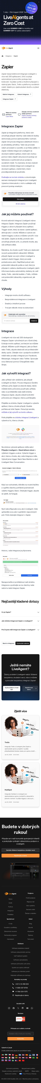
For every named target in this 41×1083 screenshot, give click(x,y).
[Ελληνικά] (20, 1055)
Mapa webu (35, 1071)
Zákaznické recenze (10, 931)
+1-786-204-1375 (21, 991)
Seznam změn (30, 909)
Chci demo (20, 199)
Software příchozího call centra (20, 963)
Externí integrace (23, 94)
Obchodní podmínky (12, 1068)
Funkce (10, 907)
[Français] (37, 1055)
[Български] (6, 1055)
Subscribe (20, 1038)
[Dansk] (13, 1055)
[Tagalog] (16, 1060)
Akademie (30, 931)
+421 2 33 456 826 (22, 984)
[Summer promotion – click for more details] (20, 22)
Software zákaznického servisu (20, 952)
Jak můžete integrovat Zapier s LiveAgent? (17, 621)
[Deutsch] (16, 1055)
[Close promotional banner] (39, 2)
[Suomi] (33, 1055)
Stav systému (30, 905)
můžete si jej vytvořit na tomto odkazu (17, 412)
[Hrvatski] (3, 1058)
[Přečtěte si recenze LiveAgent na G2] (20, 1019)
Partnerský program (10, 935)
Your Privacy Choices (29, 1074)
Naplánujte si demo (20, 855)
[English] (23, 1055)
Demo (10, 899)
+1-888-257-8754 (21, 988)
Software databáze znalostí (20, 948)
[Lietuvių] (16, 1058)
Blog (30, 923)
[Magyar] (6, 1058)
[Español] (27, 1055)
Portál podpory (30, 898)
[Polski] (30, 1058)
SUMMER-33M (16, 28)
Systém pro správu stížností (20, 967)
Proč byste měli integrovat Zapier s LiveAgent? (18, 630)
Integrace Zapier (8, 99)
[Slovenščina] (9, 1060)
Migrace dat (30, 902)
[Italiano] (9, 1058)
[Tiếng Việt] (20, 1060)
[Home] (2, 56)
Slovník (30, 927)
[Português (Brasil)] (33, 1058)
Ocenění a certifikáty (10, 927)
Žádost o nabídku (30, 913)
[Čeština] (9, 1055)
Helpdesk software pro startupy (20, 975)
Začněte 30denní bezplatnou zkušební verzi (20, 850)
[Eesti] (30, 1055)
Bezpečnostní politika (28, 1068)
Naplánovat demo (29, 688)
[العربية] (3, 1055)
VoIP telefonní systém (20, 956)
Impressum (10, 939)
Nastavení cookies (10, 1074)
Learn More (9, 116)
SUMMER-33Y (8, 31)
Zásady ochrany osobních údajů (12, 1071)
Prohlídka (10, 914)
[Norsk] (27, 1058)
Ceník (10, 903)
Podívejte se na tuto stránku (13, 177)
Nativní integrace (8, 94)
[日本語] (13, 1058)
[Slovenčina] (6, 1060)
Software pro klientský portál (21, 971)
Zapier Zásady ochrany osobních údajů (29, 116)
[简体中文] (23, 1060)
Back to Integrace (8, 643)
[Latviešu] (20, 1058)
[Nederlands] (23, 1058)
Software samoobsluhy (20, 960)
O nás (10, 923)
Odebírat (34, 321)
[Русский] (3, 1060)
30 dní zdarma (20, 204)
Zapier (16, 56)
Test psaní (30, 939)
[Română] (37, 1058)
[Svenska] (13, 1060)
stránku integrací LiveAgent (26, 417)
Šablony (30, 935)
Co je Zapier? (6, 612)
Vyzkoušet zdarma (23, 643)
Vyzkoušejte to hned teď (11, 688)
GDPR (27, 1071)
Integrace (9, 56)
